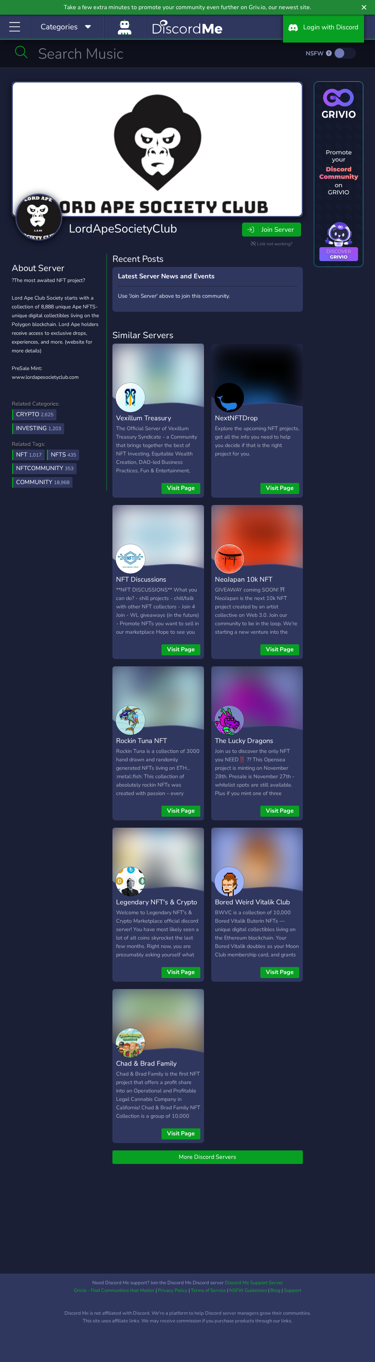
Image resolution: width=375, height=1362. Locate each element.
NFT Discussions (141, 579)
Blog (275, 1290)
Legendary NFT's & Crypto (156, 902)
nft (29, 455)
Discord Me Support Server (254, 1282)
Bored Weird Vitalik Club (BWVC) (252, 907)
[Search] (21, 52)
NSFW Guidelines (248, 1290)
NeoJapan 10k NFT (243, 579)
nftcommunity (45, 468)
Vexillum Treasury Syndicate (143, 423)
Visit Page (181, 488)
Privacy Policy (173, 1290)
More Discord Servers (207, 1157)
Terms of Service (208, 1290)
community (43, 482)
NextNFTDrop (236, 417)
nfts (63, 455)
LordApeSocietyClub (123, 229)
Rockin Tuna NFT (141, 740)
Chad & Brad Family (146, 1063)
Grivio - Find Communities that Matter (114, 1290)
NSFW (315, 54)
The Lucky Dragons (244, 740)
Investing (38, 428)
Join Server (277, 229)
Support (292, 1290)
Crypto (34, 414)
